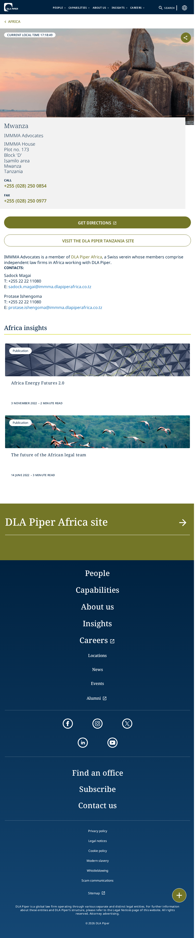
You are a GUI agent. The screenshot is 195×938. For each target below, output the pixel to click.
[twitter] (127, 723)
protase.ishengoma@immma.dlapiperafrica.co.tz (55, 307)
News (97, 669)
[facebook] (68, 723)
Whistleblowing (97, 870)
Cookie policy (97, 851)
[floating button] (179, 895)
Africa (14, 21)
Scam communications (97, 880)
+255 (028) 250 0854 (25, 186)
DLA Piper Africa (86, 257)
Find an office (97, 773)
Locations (97, 655)
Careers (136, 7)
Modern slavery (98, 860)
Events (97, 683)
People (58, 7)
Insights (118, 7)
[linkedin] (83, 743)
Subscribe (97, 789)
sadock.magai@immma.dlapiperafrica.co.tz (49, 286)
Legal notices (97, 841)
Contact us (97, 805)
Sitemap (94, 893)
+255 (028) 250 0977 (25, 201)
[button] (97, 524)
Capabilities (78, 7)
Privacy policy (97, 831)
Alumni (94, 698)
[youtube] (112, 743)
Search (169, 8)
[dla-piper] (19, 7)
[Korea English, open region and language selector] (184, 7)
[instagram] (97, 723)
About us (99, 7)
